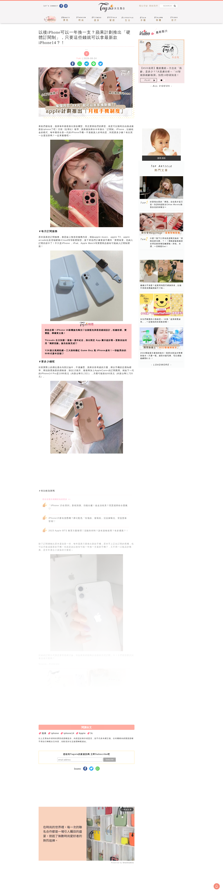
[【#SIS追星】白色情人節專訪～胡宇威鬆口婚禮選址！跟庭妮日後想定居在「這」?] (161, 52)
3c (91, 733)
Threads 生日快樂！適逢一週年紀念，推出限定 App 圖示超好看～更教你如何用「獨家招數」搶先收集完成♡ (86, 341)
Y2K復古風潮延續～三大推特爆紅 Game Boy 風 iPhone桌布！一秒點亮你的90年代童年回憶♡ (85, 352)
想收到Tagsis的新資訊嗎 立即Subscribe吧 (86, 754)
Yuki (78, 58)
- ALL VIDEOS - (161, 86)
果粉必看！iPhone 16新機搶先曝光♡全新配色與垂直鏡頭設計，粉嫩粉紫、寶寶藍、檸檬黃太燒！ (86, 331)
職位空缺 (143, 6)
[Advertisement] (106, 472)
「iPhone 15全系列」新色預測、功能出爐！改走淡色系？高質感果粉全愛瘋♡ (88, 507)
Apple (82, 733)
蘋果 (44, 733)
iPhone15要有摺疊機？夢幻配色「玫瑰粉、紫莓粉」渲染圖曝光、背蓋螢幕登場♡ (88, 519)
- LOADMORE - (161, 365)
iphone (55, 733)
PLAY (148, 80)
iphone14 (69, 733)
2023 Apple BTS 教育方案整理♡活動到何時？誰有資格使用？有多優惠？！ (88, 531)
